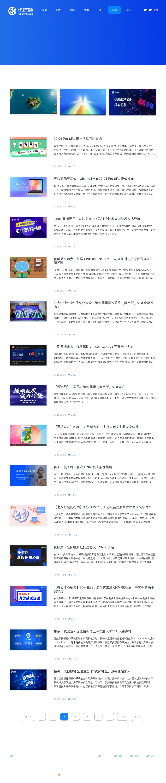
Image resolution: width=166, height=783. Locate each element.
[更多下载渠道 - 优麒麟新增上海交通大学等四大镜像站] (28, 639)
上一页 (28, 716)
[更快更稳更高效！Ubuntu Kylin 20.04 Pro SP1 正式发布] (28, 187)
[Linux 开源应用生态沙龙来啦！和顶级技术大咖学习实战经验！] (28, 227)
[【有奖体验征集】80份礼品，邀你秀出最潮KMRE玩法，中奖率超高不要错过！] (28, 596)
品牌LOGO (151, 775)
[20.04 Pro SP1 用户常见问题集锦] (28, 147)
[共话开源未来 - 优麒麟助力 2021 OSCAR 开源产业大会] (28, 355)
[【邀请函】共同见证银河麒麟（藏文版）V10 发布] (28, 395)
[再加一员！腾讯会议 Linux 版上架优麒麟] (28, 475)
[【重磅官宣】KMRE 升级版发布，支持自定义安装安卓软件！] (28, 435)
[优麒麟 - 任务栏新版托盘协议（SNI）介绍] (28, 555)
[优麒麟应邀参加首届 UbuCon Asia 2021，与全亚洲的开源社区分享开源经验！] (28, 267)
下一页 (138, 716)
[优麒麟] (20, 11)
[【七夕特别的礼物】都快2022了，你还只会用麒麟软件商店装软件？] (28, 515)
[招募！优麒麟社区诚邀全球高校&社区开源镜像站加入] (28, 679)
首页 (44, 10)
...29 (122, 716)
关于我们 (141, 775)
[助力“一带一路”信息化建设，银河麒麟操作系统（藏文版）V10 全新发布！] (28, 311)
